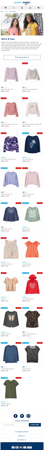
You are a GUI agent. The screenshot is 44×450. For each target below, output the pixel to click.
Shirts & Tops (13, 11)
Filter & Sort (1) (23, 57)
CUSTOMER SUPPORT (21, 432)
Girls (6, 11)
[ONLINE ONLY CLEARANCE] (32, 144)
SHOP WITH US (21, 440)
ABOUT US (21, 436)
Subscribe (35, 425)
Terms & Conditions (27, 445)
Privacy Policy (15, 445)
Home (2, 11)
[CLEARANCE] (32, 75)
